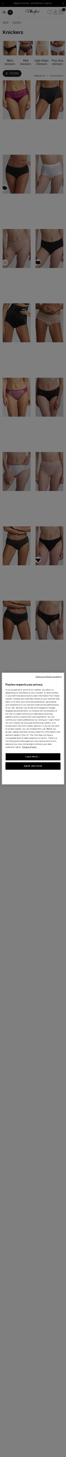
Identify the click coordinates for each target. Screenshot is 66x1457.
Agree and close (33, 765)
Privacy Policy (29, 747)
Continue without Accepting (49, 677)
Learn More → (33, 756)
